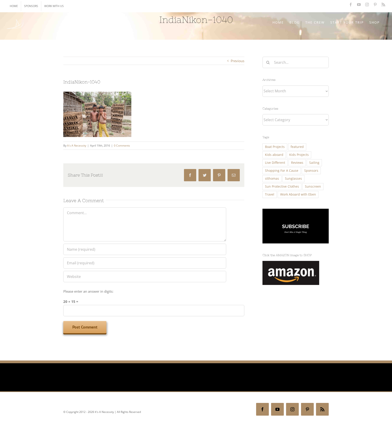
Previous (237, 61)
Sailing (314, 163)
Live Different (275, 163)
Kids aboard (274, 155)
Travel (269, 194)
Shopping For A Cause (281, 171)
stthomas (272, 179)
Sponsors (311, 171)
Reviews (297, 163)
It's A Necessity (76, 145)
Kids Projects (299, 155)
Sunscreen (313, 186)
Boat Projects (275, 147)
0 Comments (122, 145)
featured (297, 147)
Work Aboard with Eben (298, 194)
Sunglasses (293, 179)
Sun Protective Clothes (282, 186)
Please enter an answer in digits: (88, 291)
